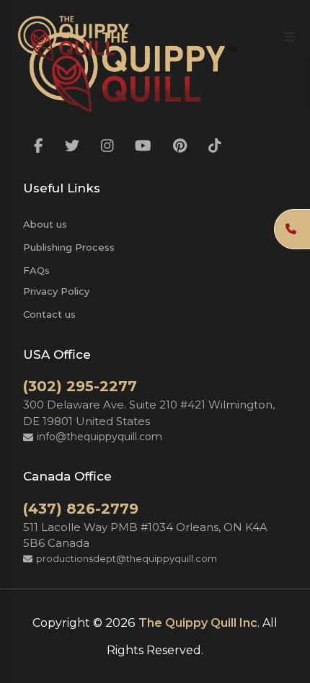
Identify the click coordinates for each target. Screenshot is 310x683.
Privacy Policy (56, 291)
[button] (290, 37)
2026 (120, 622)
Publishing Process (69, 247)
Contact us (49, 314)
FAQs (36, 270)
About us (45, 224)
